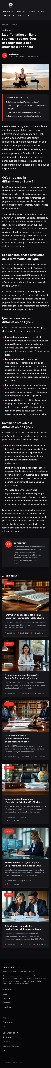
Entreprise (21, 11)
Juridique (8, 11)
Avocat (20, 16)
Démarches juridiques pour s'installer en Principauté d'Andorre (23, 801)
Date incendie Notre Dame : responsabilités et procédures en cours (17, 738)
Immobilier (8, 16)
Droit (32, 11)
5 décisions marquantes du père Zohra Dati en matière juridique (22, 677)
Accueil (5, 25)
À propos (7, 1037)
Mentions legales (11, 1046)
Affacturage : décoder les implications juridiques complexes (23, 928)
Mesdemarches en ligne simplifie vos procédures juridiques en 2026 (23, 864)
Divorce (42, 11)
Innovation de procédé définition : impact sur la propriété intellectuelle (24, 616)
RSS (5, 1050)
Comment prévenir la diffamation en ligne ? (25, 116)
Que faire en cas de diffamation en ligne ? (24, 112)
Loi (28, 16)
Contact (6, 1042)
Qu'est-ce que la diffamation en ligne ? (23, 102)
